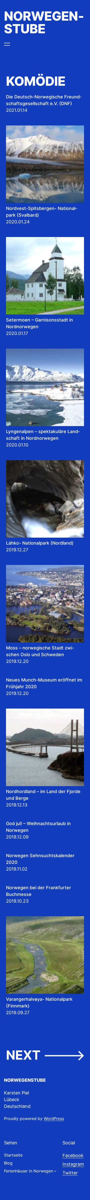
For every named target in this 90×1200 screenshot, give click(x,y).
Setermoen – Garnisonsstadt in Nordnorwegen (39, 323)
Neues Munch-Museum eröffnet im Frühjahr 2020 (44, 683)
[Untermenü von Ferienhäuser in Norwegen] (55, 1171)
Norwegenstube (44, 22)
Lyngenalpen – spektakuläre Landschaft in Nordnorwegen (43, 435)
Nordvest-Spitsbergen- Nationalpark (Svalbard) (41, 212)
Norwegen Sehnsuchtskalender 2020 (40, 859)
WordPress (54, 1118)
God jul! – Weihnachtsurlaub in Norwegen (38, 827)
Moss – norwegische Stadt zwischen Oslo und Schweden (40, 651)
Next (45, 1055)
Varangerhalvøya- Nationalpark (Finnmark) (39, 1002)
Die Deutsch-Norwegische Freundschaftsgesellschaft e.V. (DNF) (44, 100)
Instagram (73, 1164)
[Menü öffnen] (7, 44)
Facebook (73, 1155)
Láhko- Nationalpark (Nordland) (40, 543)
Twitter (70, 1172)
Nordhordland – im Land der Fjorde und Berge (43, 795)
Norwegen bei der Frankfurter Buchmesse (38, 891)
